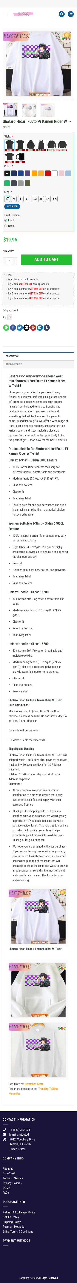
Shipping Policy (12, 1222)
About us (8, 1168)
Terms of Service (13, 1178)
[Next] (68, 64)
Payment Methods (13, 1226)
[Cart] (71, 14)
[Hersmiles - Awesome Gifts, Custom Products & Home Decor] (33, 14)
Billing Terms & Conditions (18, 1231)
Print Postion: (12, 215)
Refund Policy (14, 364)
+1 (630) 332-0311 (20, 1130)
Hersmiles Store (34, 1084)
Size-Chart (9, 1173)
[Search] (62, 14)
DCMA (6, 1188)
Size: (8, 192)
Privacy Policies (12, 1183)
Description (12, 356)
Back (11, 226)
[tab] (38, 356)
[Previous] (9, 64)
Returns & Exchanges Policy (19, 1212)
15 (10, 317)
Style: (8, 136)
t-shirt (15, 310)
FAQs (6, 1192)
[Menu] (5, 14)
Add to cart (46, 259)
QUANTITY (9, 251)
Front (11, 220)
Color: (8, 166)
